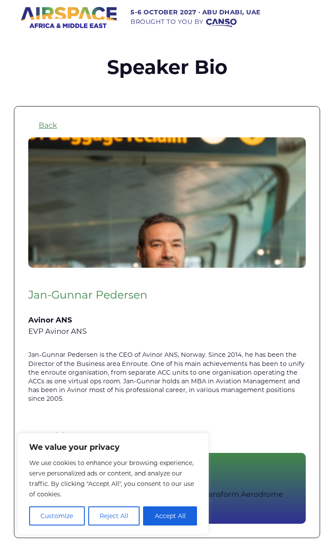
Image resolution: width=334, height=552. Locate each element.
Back (48, 125)
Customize (56, 516)
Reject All (114, 516)
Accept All (170, 516)
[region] (113, 484)
